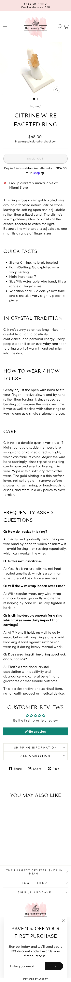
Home (34, 106)
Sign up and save (34, 892)
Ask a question (35, 755)
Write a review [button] (36, 731)
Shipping (20, 141)
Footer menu (34, 883)
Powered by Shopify (35, 978)
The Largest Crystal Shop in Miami (34, 872)
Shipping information (35, 747)
